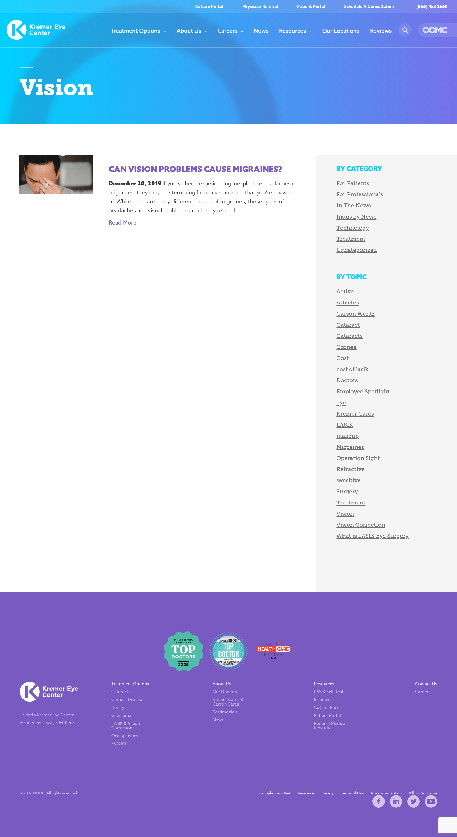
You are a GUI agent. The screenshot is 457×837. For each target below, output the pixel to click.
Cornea (346, 347)
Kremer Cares (355, 413)
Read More (122, 222)
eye (341, 402)
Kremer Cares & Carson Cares (228, 702)
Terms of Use (352, 793)
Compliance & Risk (275, 793)
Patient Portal (311, 6)
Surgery (347, 491)
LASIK (344, 424)
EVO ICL (119, 744)
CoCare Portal (209, 6)
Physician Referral (260, 6)
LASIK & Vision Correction (125, 725)
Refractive (350, 469)
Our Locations (340, 31)
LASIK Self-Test (329, 692)
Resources (292, 31)
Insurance (323, 700)
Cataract (348, 324)
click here (65, 722)
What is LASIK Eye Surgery (372, 536)
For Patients (352, 183)
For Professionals (359, 194)
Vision (345, 513)
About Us (189, 31)
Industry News (356, 216)
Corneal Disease (127, 700)
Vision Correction (360, 524)
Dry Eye (119, 707)
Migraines (350, 447)
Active (345, 291)
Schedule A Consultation (369, 6)
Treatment (350, 238)
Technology (352, 227)
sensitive (348, 480)
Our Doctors (225, 692)
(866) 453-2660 (431, 6)
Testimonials (225, 712)
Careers (227, 31)
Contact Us (426, 684)
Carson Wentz (355, 313)
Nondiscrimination (386, 793)
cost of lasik (352, 369)
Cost (342, 358)
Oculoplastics (124, 736)
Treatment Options (135, 31)
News (261, 31)
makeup (347, 436)
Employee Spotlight (363, 391)
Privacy (327, 793)
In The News (353, 205)
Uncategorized (356, 250)
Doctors (347, 380)
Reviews (381, 31)
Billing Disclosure (423, 793)
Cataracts (349, 336)
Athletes (347, 302)
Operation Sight (358, 458)
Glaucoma (121, 715)
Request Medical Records (330, 725)
